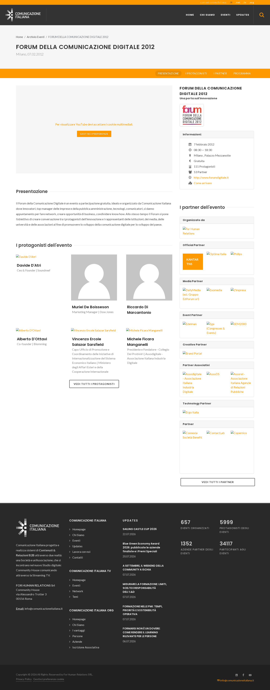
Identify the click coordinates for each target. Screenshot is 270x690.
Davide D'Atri (29, 265)
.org (251, 2)
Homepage (79, 529)
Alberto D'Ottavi (32, 339)
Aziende (77, 641)
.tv (244, 2)
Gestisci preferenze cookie (48, 679)
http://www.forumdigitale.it (211, 177)
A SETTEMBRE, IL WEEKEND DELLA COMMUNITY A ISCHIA (143, 567)
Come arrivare (203, 183)
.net (237, 2)
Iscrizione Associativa (85, 647)
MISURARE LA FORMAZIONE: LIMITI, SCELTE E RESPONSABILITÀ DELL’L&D (145, 588)
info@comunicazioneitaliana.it (237, 680)
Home (19, 36)
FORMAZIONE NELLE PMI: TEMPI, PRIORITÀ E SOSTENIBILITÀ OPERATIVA (143, 610)
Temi (75, 596)
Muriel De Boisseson (90, 307)
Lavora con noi (81, 551)
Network (77, 591)
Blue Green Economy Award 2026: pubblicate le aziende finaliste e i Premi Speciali (141, 547)
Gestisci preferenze (94, 133)
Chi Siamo (78, 535)
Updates (77, 546)
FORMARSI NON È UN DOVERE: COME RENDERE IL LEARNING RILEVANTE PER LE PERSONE (141, 632)
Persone (77, 636)
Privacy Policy (24, 679)
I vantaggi (78, 630)
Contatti (77, 557)
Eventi (76, 540)
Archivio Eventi (35, 36)
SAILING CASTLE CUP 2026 (140, 529)
